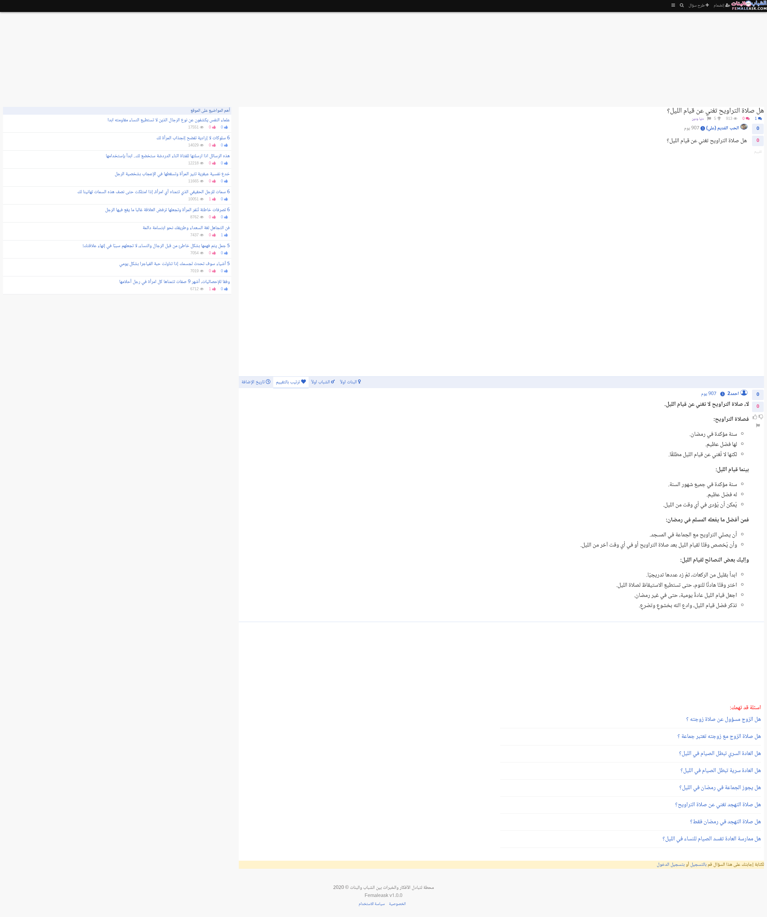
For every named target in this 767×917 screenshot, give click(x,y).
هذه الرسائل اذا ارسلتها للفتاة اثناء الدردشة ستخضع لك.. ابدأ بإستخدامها (168, 156)
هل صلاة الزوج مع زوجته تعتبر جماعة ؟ (719, 737)
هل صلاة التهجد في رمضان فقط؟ (725, 822)
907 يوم (708, 394)
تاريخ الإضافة (253, 382)
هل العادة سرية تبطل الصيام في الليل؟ (720, 771)
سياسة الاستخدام (372, 904)
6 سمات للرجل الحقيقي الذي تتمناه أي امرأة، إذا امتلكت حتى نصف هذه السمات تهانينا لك (153, 192)
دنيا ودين (698, 119)
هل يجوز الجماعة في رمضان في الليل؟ (720, 788)
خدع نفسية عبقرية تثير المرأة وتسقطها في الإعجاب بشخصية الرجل (172, 174)
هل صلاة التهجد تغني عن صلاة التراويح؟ (718, 805)
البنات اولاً (349, 382)
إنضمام (719, 5)
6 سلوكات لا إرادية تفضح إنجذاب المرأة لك (193, 138)
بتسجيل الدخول (671, 865)
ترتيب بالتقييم (288, 382)
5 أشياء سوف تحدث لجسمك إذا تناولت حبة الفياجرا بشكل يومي (174, 264)
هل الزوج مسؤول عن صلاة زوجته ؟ (723, 720)
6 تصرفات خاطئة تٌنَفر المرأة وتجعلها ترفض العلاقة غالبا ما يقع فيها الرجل (167, 210)
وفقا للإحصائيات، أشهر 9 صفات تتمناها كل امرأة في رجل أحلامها (174, 282)
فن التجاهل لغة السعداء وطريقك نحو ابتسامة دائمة (186, 228)
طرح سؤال (697, 5)
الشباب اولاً (321, 382)
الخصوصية (397, 904)
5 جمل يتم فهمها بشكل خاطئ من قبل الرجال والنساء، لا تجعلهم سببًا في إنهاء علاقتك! (156, 246)
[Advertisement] (584, 57)
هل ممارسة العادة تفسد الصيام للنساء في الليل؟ (711, 839)
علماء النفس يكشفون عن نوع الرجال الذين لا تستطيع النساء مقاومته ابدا (169, 120)
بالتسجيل (698, 865)
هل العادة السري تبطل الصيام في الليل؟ (720, 754)
